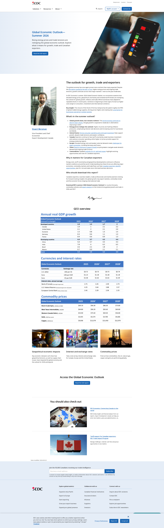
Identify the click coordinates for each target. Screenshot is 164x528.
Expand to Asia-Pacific (66, 492)
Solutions (36, 9)
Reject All (114, 521)
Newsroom (116, 2)
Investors (87, 507)
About (57, 9)
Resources (47, 9)
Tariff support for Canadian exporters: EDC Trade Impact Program (103, 437)
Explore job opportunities (117, 504)
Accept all (125, 521)
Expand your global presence (68, 507)
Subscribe (109, 471)
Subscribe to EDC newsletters (118, 507)
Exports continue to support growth (85, 147)
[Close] (128, 517)
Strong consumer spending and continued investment (97, 133)
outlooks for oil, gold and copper (95, 151)
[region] (82, 520)
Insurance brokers (90, 496)
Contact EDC (113, 496)
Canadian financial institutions (94, 492)
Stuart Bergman (39, 129)
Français (129, 2)
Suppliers (87, 504)
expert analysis (87, 187)
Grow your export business (67, 504)
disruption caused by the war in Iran (80, 89)
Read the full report (40, 53)
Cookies (36, 524)
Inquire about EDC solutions (118, 492)
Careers (123, 2)
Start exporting (64, 500)
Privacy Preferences (101, 521)
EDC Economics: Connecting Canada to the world (104, 409)
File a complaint (114, 500)
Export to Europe (64, 496)
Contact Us (126, 9)
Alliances (87, 500)
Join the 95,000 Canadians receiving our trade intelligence (70, 467)
